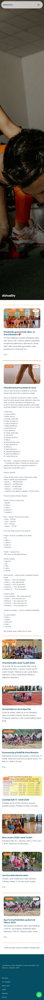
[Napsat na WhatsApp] (39, 995)
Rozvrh (4, 997)
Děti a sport (6, 986)
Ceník (4, 989)
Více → (6, 354)
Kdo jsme (5, 978)
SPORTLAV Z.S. (8, 5)
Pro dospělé (6, 982)
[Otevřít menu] (38, 4)
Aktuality (5, 993)
